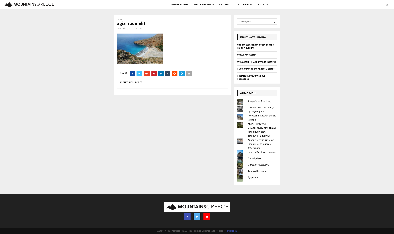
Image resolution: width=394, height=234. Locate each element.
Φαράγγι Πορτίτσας (257, 171)
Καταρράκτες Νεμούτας (259, 101)
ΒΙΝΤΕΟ (261, 4)
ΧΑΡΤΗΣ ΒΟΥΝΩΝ (179, 4)
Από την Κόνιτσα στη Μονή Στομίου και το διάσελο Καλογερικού (261, 144)
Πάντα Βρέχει (254, 158)
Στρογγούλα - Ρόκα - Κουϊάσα (262, 152)
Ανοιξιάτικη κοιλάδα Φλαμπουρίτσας (256, 62)
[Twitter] (197, 216)
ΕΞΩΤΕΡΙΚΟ (225, 4)
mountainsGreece (131, 82)
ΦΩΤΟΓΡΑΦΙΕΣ (244, 4)
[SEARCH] (273, 21)
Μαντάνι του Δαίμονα (258, 165)
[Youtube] (206, 216)
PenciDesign (231, 231)
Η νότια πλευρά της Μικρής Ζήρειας (256, 69)
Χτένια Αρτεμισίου (247, 55)
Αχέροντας (253, 177)
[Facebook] (187, 216)
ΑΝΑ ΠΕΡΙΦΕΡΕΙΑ (202, 4)
